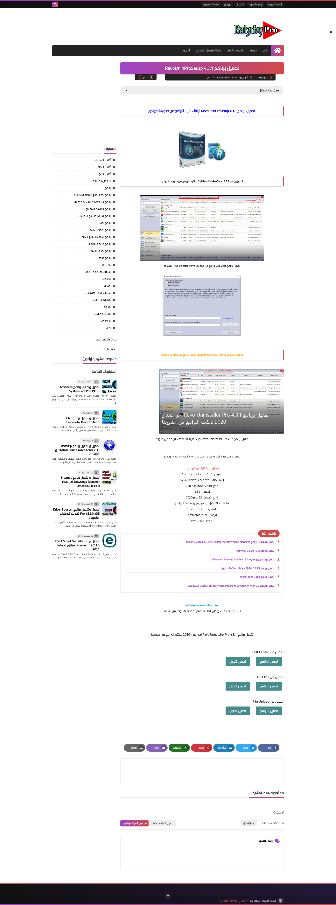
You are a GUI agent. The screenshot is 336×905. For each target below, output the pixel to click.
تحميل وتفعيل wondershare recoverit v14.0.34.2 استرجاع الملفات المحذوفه (231, 585)
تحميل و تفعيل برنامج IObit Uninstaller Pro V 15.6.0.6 (83, 420)
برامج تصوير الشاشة (100, 229)
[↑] (168, 896)
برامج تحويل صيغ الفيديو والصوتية (92, 194)
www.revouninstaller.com (202, 605)
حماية (253, 50)
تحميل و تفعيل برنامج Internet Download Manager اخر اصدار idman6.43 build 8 (230, 541)
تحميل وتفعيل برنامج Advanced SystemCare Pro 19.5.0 (243, 559)
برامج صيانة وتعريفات (99, 243)
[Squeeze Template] (281, 900)
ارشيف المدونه (255, 4)
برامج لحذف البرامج (100, 250)
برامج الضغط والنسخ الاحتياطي (94, 215)
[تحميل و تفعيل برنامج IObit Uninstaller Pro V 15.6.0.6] (109, 417)
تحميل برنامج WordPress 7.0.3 (257, 576)
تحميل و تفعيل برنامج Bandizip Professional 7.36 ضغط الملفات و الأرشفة (77, 450)
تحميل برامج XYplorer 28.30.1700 (255, 550)
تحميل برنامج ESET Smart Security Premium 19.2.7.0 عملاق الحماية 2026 (77, 545)
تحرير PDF (106, 264)
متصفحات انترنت (235, 50)
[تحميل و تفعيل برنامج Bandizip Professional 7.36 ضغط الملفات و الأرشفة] (109, 445)
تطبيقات (106, 278)
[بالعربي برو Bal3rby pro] (255, 26)
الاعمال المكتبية (102, 180)
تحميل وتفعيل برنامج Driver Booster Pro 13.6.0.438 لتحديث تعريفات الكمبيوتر (76, 513)
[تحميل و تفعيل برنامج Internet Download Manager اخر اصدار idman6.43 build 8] (109, 477)
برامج (265, 50)
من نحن (227, 4)
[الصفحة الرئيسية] (277, 50)
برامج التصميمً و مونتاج (98, 208)
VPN (108, 327)
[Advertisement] (84, 116)
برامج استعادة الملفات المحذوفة (92, 201)
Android (106, 320)
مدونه (107, 306)
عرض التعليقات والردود (133, 823)
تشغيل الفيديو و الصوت (98, 271)
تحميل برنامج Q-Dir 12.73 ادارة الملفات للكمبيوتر (247, 568)
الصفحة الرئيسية (275, 4)
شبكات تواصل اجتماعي (208, 50)
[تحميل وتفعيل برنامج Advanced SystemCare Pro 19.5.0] (109, 386)
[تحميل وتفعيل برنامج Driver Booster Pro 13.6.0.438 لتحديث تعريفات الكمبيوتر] (109, 509)
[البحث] (55, 4)
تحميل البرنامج (269, 661)
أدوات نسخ (105, 173)
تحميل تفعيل (237, 661)
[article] (163, 771)
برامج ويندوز (104, 257)
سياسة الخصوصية (211, 4)
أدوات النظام (104, 166)
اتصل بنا (240, 4)
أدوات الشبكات (103, 159)
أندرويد (186, 50)
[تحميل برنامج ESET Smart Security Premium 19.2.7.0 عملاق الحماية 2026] (109, 540)
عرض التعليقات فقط (162, 823)
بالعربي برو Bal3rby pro (233, 901)
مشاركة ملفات (102, 313)
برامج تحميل (104, 222)
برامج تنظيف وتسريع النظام (96, 236)
